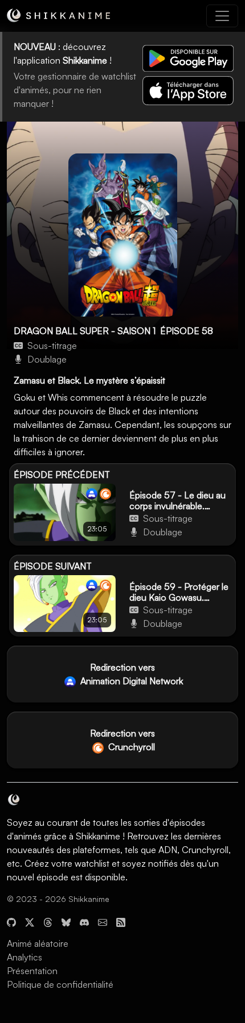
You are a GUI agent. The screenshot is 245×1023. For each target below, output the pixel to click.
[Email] (102, 920)
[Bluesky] (66, 920)
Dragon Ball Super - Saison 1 (85, 330)
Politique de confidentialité (60, 984)
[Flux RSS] (120, 920)
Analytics (24, 957)
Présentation (32, 970)
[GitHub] (11, 920)
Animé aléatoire (37, 943)
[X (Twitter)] (29, 920)
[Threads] (47, 920)
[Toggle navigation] (222, 16)
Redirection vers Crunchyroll (122, 739)
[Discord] (84, 920)
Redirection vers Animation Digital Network (130, 674)
